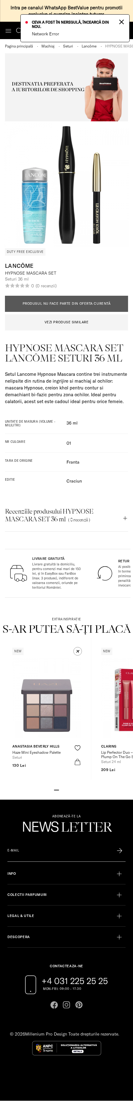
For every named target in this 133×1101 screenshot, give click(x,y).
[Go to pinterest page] (79, 1005)
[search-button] (19, 30)
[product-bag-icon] (77, 762)
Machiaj (47, 46)
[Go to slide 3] (66, 789)
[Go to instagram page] (66, 1005)
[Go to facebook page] (54, 1005)
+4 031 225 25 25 (74, 981)
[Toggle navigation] (8, 30)
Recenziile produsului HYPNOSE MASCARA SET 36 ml (49, 515)
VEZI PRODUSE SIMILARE (67, 322)
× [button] (121, 21)
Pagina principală (19, 46)
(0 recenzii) (46, 286)
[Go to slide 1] (56, 789)
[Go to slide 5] (76, 789)
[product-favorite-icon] (77, 748)
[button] (77, 651)
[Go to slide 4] (71, 789)
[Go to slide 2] (61, 789)
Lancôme (89, 46)
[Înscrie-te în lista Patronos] (120, 850)
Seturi (68, 46)
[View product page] (46, 698)
